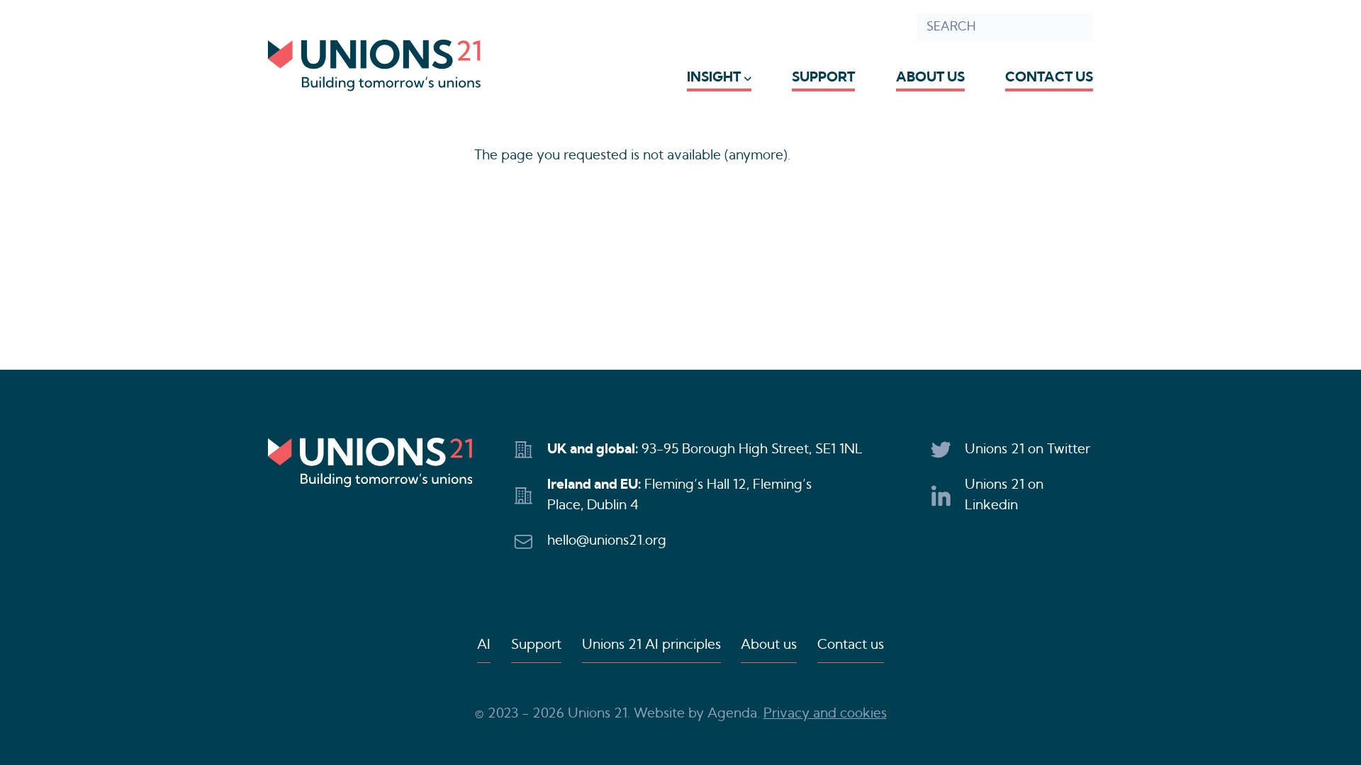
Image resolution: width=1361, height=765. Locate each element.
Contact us (1049, 77)
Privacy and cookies (825, 713)
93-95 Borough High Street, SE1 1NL (752, 449)
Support (823, 77)
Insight (714, 77)
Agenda (732, 713)
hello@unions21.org (606, 541)
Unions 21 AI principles (651, 645)
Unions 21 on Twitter (1027, 449)
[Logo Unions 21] (374, 65)
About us (930, 77)
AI (484, 645)
